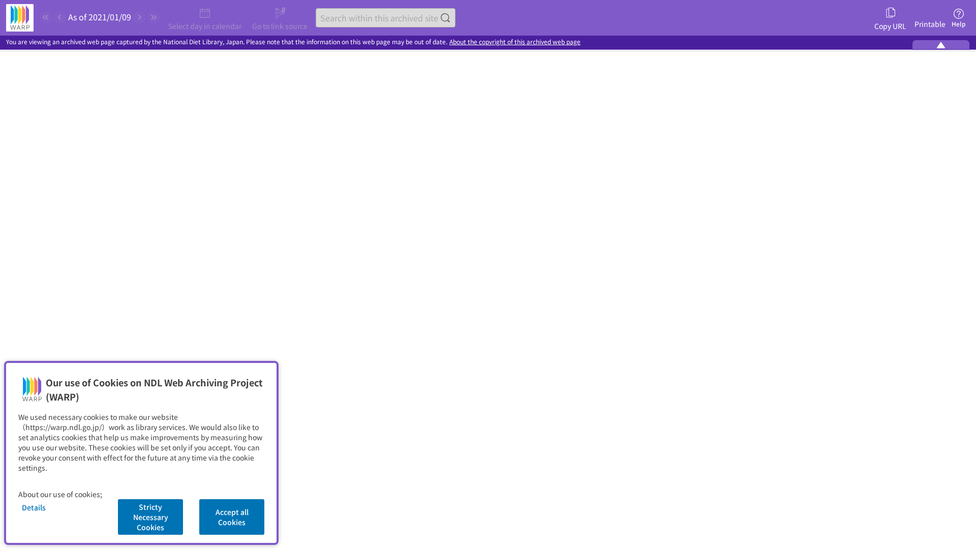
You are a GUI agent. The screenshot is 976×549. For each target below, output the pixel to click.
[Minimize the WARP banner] (941, 45)
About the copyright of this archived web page (515, 42)
